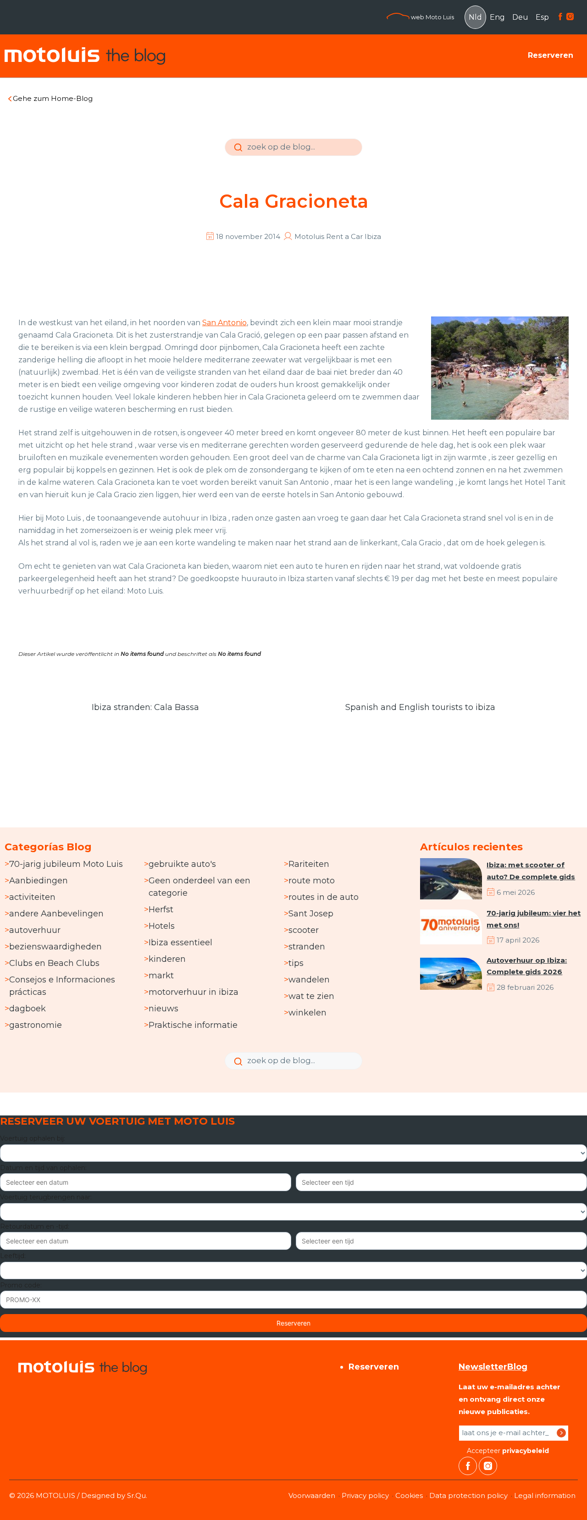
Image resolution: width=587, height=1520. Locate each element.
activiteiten (32, 897)
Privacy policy (365, 1495)
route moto (311, 881)
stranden (306, 947)
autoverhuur (35, 930)
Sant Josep (310, 914)
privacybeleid (525, 1451)
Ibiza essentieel (180, 943)
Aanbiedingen (38, 881)
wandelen (309, 980)
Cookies (409, 1495)
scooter (303, 930)
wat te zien (311, 996)
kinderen (167, 959)
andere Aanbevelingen (56, 914)
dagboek (27, 1009)
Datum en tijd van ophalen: (43, 1168)
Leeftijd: (13, 1256)
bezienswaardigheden (55, 947)
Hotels (162, 926)
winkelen (307, 1013)
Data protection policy (468, 1495)
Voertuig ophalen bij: (32, 1138)
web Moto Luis (432, 17)
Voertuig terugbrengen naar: (46, 1197)
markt (161, 976)
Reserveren (550, 55)
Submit (237, 154)
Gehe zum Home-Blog (53, 98)
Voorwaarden (311, 1495)
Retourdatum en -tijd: (34, 1226)
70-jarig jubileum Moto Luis (66, 864)
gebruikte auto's (182, 864)
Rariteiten (308, 864)
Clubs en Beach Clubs (54, 963)
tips (296, 963)
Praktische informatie (193, 1025)
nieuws (163, 1009)
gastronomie (35, 1025)
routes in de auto (323, 897)
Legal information (545, 1495)
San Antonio (224, 322)
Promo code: (21, 1285)
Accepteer (507, 1451)
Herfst (161, 909)
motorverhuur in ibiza (193, 992)
